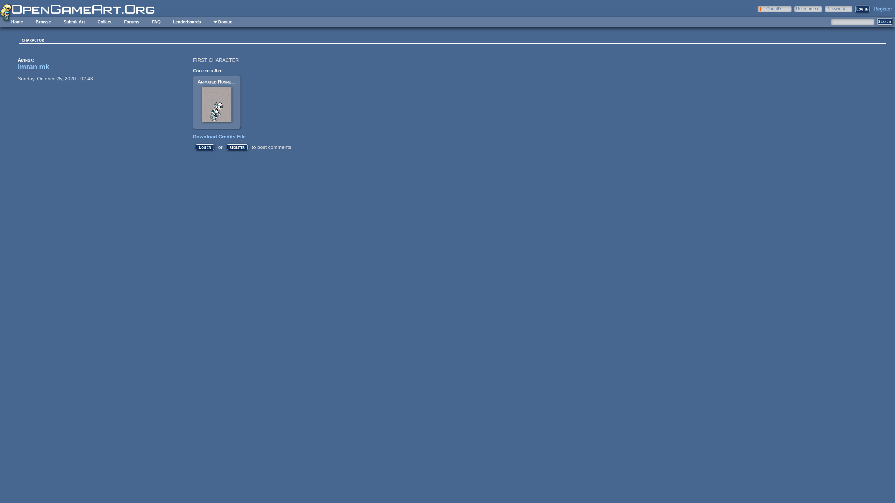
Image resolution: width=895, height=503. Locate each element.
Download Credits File (219, 136)
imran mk (33, 67)
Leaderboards (187, 22)
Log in (205, 147)
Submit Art (74, 22)
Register (883, 9)
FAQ (156, 22)
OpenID (773, 8)
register (237, 147)
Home (17, 22)
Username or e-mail (808, 8)
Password (835, 8)
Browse (43, 22)
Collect (105, 22)
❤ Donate (223, 22)
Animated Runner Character (228, 82)
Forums (131, 22)
